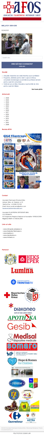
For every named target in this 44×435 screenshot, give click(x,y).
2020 (7, 110)
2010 (7, 122)
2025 (7, 100)
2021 (7, 108)
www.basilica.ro (8, 233)
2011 (7, 120)
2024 (7, 102)
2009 (7, 124)
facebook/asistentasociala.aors (12, 208)
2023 (7, 104)
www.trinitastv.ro (8, 237)
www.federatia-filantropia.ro (12, 231)
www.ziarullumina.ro (9, 235)
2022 (7, 106)
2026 (7, 98)
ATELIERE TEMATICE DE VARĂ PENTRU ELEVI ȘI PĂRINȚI (21, 76)
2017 (7, 112)
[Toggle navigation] (6, 18)
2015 (7, 116)
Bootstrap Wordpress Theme (34, 428)
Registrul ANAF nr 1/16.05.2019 (12, 218)
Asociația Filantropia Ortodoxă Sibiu (16, 428)
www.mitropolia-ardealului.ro (12, 229)
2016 (7, 114)
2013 (7, 118)
